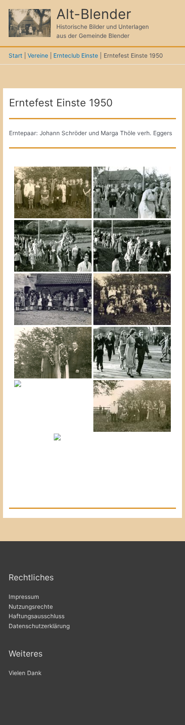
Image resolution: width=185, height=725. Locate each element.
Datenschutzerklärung (39, 626)
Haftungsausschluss (37, 616)
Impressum (24, 596)
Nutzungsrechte (31, 606)
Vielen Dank (25, 672)
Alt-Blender (93, 14)
